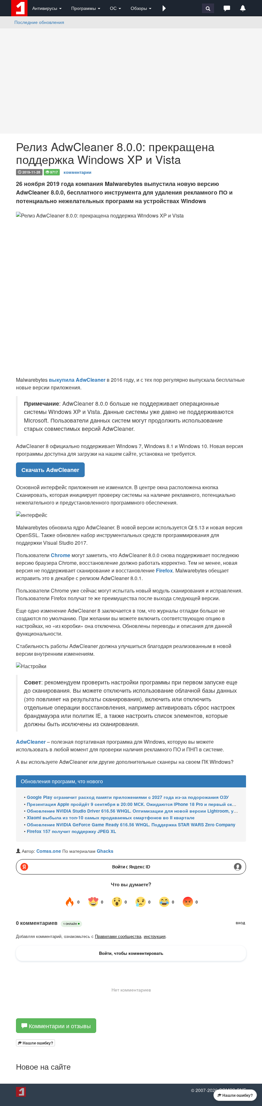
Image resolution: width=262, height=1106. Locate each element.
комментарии (77, 172)
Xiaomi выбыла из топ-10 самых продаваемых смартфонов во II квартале (111, 818)
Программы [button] (84, 8)
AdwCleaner (90, 379)
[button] (164, 8)
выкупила (61, 379)
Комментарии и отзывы (59, 1025)
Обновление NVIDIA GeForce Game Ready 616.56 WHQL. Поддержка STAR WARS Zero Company (131, 825)
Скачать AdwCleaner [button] (50, 470)
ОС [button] (114, 8)
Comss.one (48, 851)
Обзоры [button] (139, 8)
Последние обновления (39, 22)
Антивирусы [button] (45, 8)
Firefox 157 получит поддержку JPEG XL (71, 831)
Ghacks (105, 851)
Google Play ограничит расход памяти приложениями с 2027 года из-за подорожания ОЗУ (128, 797)
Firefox (164, 570)
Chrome (60, 555)
